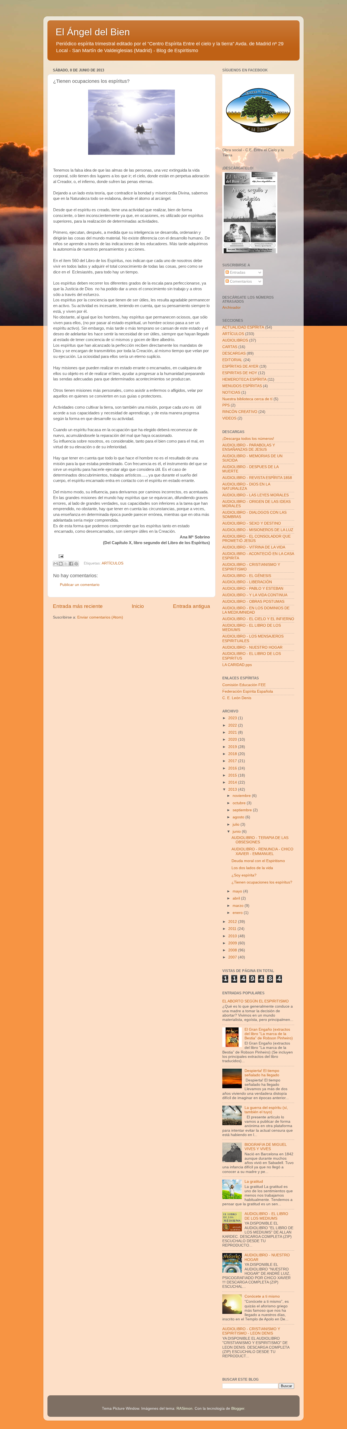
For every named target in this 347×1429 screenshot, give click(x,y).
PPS (226, 405)
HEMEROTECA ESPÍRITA (244, 379)
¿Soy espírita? (244, 875)
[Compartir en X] (66, 563)
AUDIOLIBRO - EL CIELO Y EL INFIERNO (258, 619)
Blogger (237, 1408)
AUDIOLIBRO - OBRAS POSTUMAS (253, 602)
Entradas (237, 272)
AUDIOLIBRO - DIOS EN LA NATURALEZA (246, 486)
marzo (239, 906)
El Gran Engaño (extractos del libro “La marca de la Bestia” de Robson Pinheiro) (269, 1033)
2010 (233, 936)
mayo (238, 891)
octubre (240, 803)
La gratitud (254, 1181)
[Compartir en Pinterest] (76, 563)
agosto (239, 817)
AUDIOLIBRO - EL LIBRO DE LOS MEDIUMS (266, 1216)
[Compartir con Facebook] (71, 563)
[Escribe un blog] (60, 563)
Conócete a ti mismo (262, 1296)
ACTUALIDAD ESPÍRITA (243, 327)
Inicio (138, 606)
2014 (233, 782)
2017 (233, 761)
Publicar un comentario (79, 585)
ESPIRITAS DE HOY (239, 373)
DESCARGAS (234, 353)
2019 (233, 747)
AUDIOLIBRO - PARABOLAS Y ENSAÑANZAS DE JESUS (248, 447)
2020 (233, 739)
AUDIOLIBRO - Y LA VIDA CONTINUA (254, 595)
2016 (233, 768)
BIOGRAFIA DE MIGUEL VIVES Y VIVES (266, 1147)
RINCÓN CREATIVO (239, 412)
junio (237, 831)
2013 (233, 789)
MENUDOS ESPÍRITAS (242, 386)
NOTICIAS (231, 392)
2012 (233, 922)
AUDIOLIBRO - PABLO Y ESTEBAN (252, 588)
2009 (233, 943)
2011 (232, 929)
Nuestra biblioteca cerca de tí (247, 399)
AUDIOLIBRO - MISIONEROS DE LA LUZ (257, 530)
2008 (233, 950)
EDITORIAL (232, 360)
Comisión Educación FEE (244, 685)
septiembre (243, 810)
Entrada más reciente (78, 606)
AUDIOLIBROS (235, 340)
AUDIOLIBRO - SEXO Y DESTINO (251, 523)
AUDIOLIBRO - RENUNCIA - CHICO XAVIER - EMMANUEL (262, 851)
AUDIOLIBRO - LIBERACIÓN (247, 582)
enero (238, 913)
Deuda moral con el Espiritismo (258, 861)
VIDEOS (229, 418)
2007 (233, 957)
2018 (233, 754)
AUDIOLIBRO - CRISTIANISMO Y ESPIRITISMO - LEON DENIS (251, 1331)
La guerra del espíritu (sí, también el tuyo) (266, 1110)
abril (237, 898)
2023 (233, 718)
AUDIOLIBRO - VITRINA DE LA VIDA (253, 547)
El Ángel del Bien (93, 31)
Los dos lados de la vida (252, 868)
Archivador (231, 307)
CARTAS (229, 347)
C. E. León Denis (236, 698)
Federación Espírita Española (247, 691)
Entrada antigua (191, 606)
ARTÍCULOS (112, 563)
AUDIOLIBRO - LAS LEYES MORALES (255, 495)
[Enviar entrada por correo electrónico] (60, 556)
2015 (233, 775)
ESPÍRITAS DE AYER (240, 366)
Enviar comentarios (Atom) (100, 617)
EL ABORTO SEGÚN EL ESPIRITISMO (255, 1001)
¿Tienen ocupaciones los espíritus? (262, 882)
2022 (233, 725)
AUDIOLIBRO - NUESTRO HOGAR (252, 647)
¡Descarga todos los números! (248, 439)
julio (236, 824)
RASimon (184, 1408)
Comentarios (240, 281)
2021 (233, 732)
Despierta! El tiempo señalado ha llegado (262, 1073)
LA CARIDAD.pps (237, 665)
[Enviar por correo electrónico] (55, 563)
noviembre (242, 796)
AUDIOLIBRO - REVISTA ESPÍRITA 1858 (257, 478)
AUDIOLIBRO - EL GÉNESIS (246, 576)
